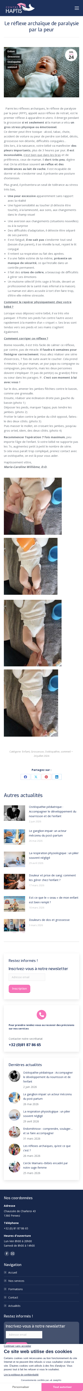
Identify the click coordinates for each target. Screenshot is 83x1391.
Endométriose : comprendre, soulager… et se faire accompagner (48, 1131)
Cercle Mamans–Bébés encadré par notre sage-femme (45, 1165)
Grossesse (14, 56)
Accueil (12, 1272)
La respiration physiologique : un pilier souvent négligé (54, 855)
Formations (15, 1289)
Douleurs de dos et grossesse (49, 920)
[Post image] (14, 813)
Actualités (14, 1306)
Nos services (16, 1281)
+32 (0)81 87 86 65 (25, 1044)
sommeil (12, 67)
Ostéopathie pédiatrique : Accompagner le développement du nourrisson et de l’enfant (52, 811)
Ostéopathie (14, 62)
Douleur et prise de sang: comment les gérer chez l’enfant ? (52, 877)
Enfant (11, 51)
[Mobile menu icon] (77, 8)
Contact (13, 1297)
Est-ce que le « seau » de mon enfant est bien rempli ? (53, 900)
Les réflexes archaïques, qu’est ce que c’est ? (47, 1148)
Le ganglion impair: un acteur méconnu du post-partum (48, 833)
